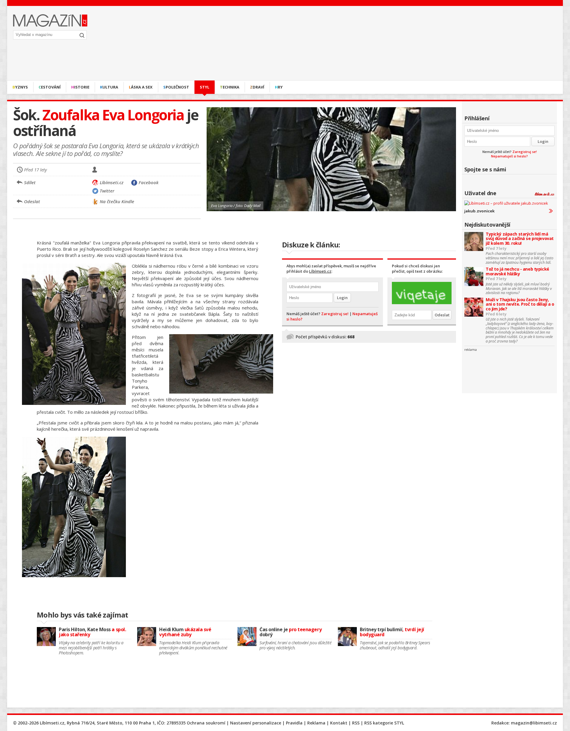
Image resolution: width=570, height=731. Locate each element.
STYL (204, 87)
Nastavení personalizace (255, 723)
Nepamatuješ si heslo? (509, 156)
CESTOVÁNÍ (50, 87)
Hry (279, 87)
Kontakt (338, 723)
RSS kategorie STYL (384, 723)
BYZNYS (20, 87)
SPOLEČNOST (176, 87)
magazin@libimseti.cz (534, 723)
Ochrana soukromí (206, 723)
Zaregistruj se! (524, 151)
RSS (356, 723)
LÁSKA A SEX (141, 87)
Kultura (109, 87)
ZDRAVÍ (257, 87)
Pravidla (294, 723)
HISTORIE (80, 87)
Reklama (316, 723)
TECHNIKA (229, 87)
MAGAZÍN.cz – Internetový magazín (50, 20)
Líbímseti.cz (320, 271)
